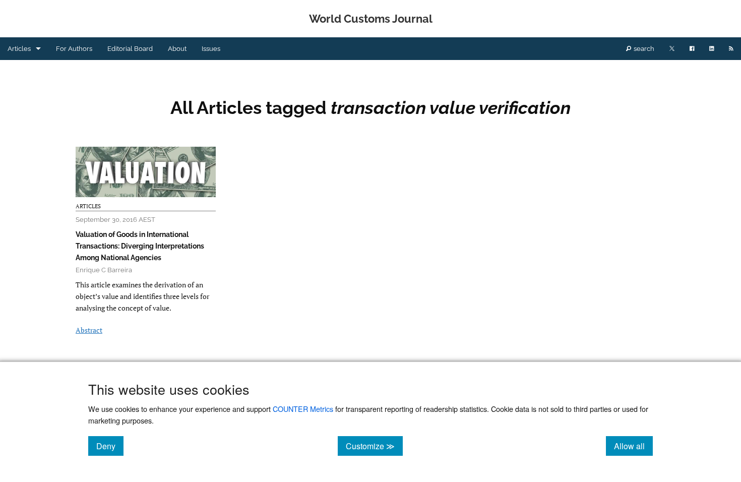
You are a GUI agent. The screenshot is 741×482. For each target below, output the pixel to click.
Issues (211, 48)
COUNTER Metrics (303, 408)
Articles (19, 48)
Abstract (89, 330)
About (177, 48)
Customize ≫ (374, 446)
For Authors (74, 48)
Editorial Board (130, 48)
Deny (110, 446)
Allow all (633, 446)
